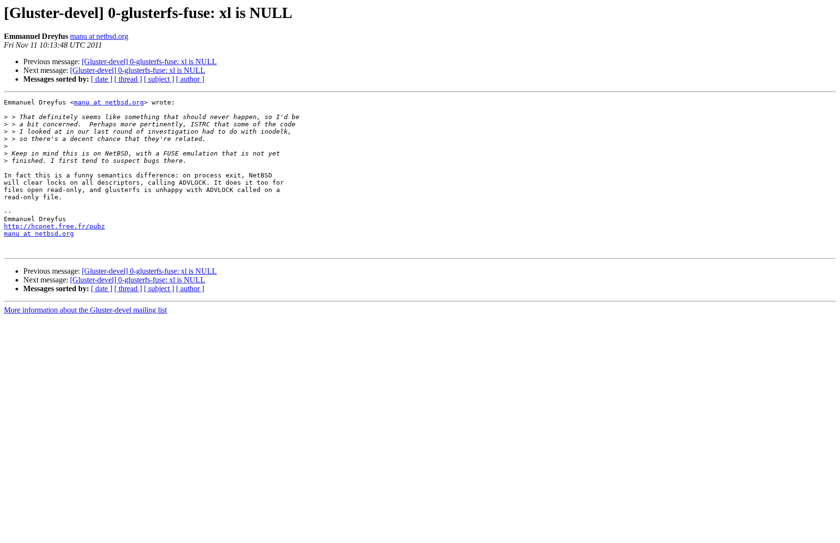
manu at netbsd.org (99, 36)
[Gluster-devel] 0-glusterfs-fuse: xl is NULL (149, 61)
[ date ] (101, 79)
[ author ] (190, 79)
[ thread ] (128, 79)
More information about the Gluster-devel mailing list (85, 310)
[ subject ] (159, 79)
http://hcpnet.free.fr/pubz (54, 226)
